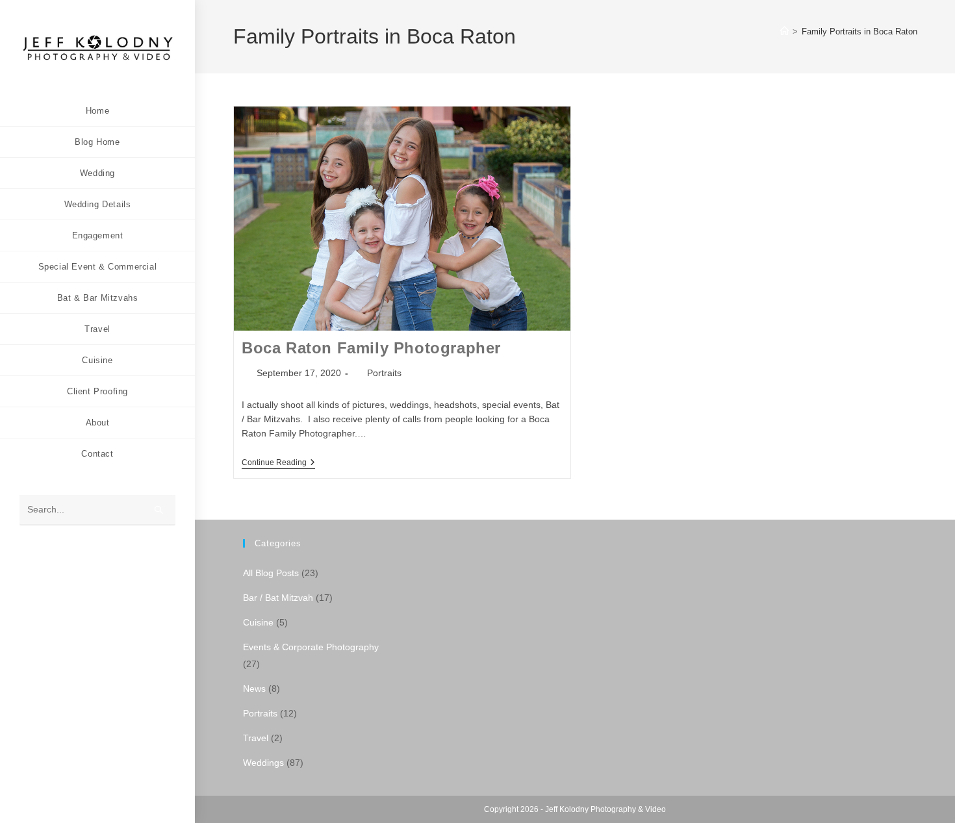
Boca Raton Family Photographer (371, 348)
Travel (255, 738)
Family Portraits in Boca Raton (859, 31)
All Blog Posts (271, 573)
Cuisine (258, 622)
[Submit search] (159, 510)
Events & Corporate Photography (311, 647)
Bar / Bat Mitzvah (278, 597)
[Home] (784, 31)
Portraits (384, 373)
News (254, 688)
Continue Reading (278, 463)
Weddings (263, 762)
